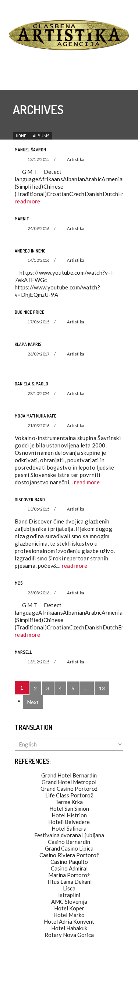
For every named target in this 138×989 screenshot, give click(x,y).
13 (102, 688)
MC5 (19, 583)
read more (27, 201)
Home (21, 135)
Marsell (23, 652)
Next (33, 702)
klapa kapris (28, 344)
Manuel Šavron (30, 149)
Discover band (30, 499)
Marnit (22, 219)
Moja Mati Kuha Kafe (35, 416)
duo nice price (29, 312)
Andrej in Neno (30, 251)
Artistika (75, 159)
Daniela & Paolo (31, 384)
